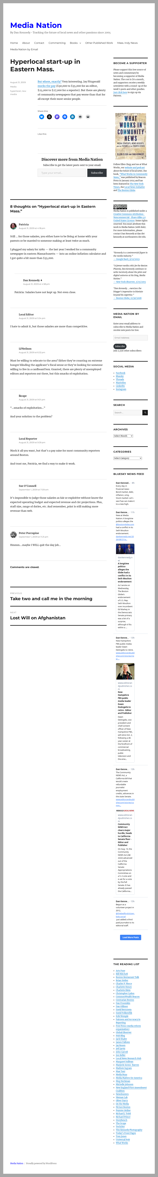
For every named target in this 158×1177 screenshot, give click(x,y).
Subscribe (97, 172)
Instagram (121, 389)
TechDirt (120, 1126)
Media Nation (36, 25)
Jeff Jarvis (120, 1048)
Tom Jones (121, 1136)
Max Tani (120, 1071)
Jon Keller (120, 1055)
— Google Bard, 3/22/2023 (126, 259)
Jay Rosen (120, 1045)
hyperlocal (15, 91)
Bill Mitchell (122, 974)
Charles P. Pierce (124, 983)
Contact (39, 42)
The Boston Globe (126, 190)
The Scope (121, 1123)
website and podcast (135, 167)
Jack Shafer (121, 1039)
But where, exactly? (50, 81)
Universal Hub (123, 1139)
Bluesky (120, 376)
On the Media (122, 1104)
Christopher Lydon (125, 993)
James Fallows (123, 1042)
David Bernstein (124, 1009)
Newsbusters (122, 1094)
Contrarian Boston (125, 1000)
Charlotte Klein (123, 990)
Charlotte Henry (124, 987)
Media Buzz (121, 1074)
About (26, 42)
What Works (122, 1143)
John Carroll (122, 1052)
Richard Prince (123, 1117)
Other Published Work (99, 42)
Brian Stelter (122, 980)
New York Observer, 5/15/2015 (131, 282)
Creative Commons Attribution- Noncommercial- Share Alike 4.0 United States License (129, 217)
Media (13, 86)
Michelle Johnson (124, 1084)
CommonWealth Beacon (128, 996)
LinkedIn (120, 386)
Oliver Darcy (122, 1100)
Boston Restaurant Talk (127, 977)
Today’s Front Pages (126, 1133)
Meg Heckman (123, 1081)
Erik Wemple (122, 1016)
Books (74, 42)
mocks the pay (46, 85)
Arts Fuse (120, 970)
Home (14, 42)
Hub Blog (120, 1035)
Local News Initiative (134, 187)
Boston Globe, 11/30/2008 (128, 298)
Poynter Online (123, 1110)
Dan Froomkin (123, 1003)
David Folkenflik (124, 1013)
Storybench (121, 1120)
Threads (120, 379)
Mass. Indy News (127, 42)
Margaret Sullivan (124, 1061)
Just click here (120, 92)
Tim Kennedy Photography (129, 1130)
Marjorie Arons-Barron (127, 1065)
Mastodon (121, 382)
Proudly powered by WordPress (41, 1163)
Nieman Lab (122, 1097)
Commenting (57, 42)
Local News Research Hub (128, 1058)
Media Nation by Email (24, 49)
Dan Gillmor (122, 1006)
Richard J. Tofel (123, 1113)
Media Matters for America (129, 1078)
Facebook (120, 373)
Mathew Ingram (124, 1068)
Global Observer (123, 1032)
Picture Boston (123, 1107)
